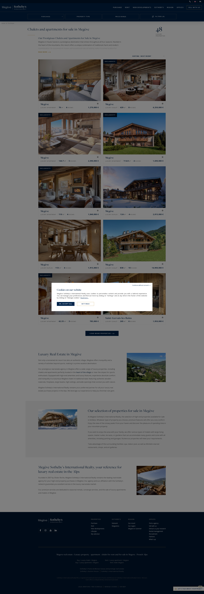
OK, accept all (65, 304)
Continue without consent (140, 285)
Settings (85, 304)
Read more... (85, 298)
